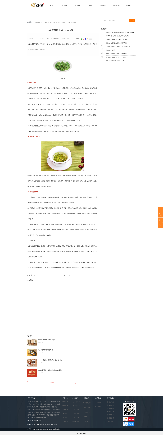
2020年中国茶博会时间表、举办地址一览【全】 (50, 360)
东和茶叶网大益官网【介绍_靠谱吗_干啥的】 (118, 36)
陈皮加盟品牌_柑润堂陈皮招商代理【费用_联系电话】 (120, 32)
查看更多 (51, 382)
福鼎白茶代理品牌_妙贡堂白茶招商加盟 (116, 43)
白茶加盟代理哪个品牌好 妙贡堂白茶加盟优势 (118, 46)
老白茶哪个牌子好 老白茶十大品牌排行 (116, 57)
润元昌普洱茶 (38, 22)
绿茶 (46, 22)
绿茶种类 (52, 22)
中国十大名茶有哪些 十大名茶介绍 (115, 60)
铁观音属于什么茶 (110, 50)
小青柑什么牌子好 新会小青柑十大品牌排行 (117, 39)
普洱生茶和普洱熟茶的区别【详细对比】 (116, 53)
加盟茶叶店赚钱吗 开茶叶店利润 (46, 340)
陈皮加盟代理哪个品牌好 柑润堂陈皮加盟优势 (50, 370)
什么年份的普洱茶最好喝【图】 (46, 350)
